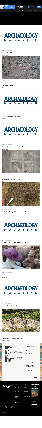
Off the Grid (26, 393)
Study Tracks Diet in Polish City (8, 53)
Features (25, 387)
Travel (16, 405)
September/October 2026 (35, 385)
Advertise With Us (18, 393)
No (28, 373)
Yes (28, 371)
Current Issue (14, 11)
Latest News (26, 11)
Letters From (26, 399)
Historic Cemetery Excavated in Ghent (9, 85)
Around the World (27, 396)
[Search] (1, 10)
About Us (17, 387)
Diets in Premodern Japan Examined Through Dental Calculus (14, 243)
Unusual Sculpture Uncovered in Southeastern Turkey (12, 275)
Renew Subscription (32, 6)
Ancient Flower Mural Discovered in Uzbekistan (11, 179)
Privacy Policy (5, 403)
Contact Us (4, 402)
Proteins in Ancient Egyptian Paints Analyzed (11, 116)
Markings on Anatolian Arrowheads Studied (10, 306)
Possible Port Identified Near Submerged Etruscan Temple (13, 147)
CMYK (38, 413)
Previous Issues (18, 11)
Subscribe (39, 6)
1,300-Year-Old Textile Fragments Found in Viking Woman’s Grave (15, 212)
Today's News (17, 402)
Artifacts (25, 401)
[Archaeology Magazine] (8, 387)
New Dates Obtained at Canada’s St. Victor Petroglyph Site (13, 338)
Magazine (30, 354)
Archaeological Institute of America (30, 358)
